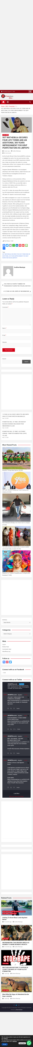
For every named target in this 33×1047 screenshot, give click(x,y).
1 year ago (6, 973)
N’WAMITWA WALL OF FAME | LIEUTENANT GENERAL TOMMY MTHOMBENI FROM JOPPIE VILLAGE (14, 433)
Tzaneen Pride (12, 913)
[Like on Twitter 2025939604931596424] (14, 709)
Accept (4, 1044)
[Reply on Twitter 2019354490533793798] (8, 729)
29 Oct (25, 760)
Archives (4, 620)
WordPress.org (6, 651)
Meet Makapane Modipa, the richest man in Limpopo (16, 522)
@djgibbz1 (20, 694)
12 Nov (25, 736)
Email (4, 335)
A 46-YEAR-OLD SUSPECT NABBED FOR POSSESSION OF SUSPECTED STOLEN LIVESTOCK (17, 285)
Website (4, 342)
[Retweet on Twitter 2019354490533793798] (11, 729)
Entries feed (5, 647)
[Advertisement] (16, 16)
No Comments (7, 153)
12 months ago (8, 946)
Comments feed (6, 649)
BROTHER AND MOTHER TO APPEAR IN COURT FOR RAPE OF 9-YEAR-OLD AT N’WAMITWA (15, 969)
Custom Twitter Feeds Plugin (17, 796)
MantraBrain (19, 1009)
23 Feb (25, 694)
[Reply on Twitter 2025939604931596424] (8, 709)
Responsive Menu (30, 91)
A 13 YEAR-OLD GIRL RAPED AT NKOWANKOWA (16, 291)
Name (4, 328)
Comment (5, 307)
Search (4, 359)
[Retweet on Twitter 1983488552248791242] (11, 787)
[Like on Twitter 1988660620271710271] (14, 753)
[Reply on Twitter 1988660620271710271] (8, 753)
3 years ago (7, 151)
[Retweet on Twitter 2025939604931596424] (11, 709)
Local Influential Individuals (18, 911)
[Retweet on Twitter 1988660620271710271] (11, 753)
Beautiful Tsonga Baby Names (10, 470)
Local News (5, 135)
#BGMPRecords (12, 694)
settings (15, 1041)
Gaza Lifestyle (6, 911)
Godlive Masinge (16, 151)
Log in (4, 644)
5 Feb (25, 715)
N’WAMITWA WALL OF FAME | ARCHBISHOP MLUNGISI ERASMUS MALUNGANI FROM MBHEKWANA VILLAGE (14, 424)
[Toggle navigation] (8, 102)
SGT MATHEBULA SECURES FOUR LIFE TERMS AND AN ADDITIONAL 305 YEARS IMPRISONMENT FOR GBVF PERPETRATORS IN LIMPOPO (16, 256)
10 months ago (8, 921)
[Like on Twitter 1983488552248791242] (14, 787)
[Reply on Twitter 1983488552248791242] (8, 787)
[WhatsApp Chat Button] (29, 1043)
